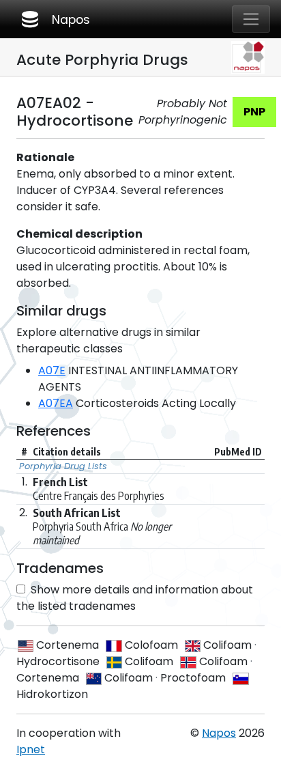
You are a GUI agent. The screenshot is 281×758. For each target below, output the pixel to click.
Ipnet (30, 749)
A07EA (55, 403)
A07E (51, 370)
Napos (54, 19)
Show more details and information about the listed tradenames (134, 598)
